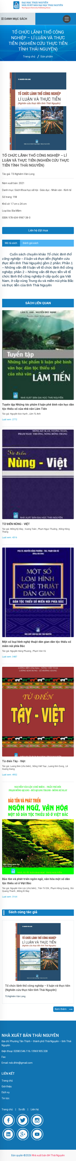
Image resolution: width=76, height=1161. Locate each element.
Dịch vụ (6, 1092)
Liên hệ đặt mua (38, 230)
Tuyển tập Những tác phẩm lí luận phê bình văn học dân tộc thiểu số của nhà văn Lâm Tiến (38, 406)
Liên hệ (35, 1109)
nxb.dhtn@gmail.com (21, 1062)
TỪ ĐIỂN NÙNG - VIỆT (16, 524)
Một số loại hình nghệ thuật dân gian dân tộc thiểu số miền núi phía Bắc (36, 644)
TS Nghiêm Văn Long (22, 174)
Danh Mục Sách (15, 18)
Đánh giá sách (30, 243)
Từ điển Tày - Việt (13, 761)
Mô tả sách (11, 243)
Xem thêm (61, 1009)
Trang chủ (29, 56)
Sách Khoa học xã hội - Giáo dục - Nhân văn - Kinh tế (42, 190)
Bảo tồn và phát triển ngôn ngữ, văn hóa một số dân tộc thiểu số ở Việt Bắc (36, 881)
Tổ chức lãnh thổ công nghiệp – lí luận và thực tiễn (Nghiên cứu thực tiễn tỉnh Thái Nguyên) (35, 160)
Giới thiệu (7, 1086)
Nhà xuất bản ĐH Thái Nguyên (48, 1155)
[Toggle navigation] (67, 19)
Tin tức (5, 1098)
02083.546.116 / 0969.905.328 (31, 1051)
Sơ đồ (22, 1109)
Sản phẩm (46, 56)
